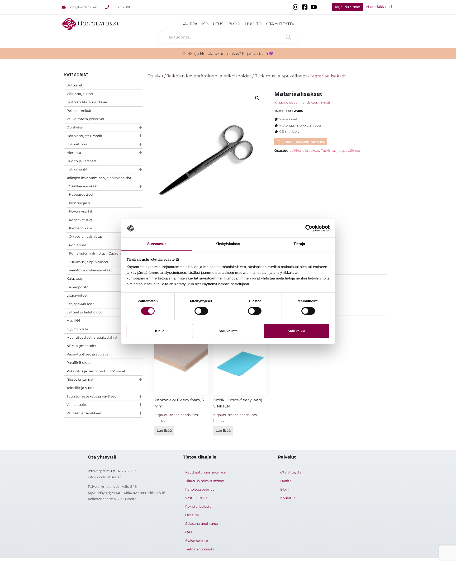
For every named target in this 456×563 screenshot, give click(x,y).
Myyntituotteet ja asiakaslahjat (92, 337)
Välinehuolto (76, 404)
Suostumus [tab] (156, 244)
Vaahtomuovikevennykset (90, 270)
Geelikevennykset (83, 186)
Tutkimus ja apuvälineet (89, 262)
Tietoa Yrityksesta (199, 549)
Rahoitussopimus (199, 489)
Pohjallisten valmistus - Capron (95, 253)
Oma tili (192, 515)
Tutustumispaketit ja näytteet (91, 396)
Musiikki (73, 320)
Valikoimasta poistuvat (85, 119)
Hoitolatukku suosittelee (86, 102)
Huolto (253, 24)
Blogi (234, 24)
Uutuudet (74, 85)
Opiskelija (74, 127)
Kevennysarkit (80, 211)
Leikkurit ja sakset (304, 150)
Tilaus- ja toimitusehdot (205, 481)
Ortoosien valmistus (86, 236)
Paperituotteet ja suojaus (87, 354)
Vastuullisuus (196, 498)
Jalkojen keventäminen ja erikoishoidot (98, 178)
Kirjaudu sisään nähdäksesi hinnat (302, 102)
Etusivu (155, 75)
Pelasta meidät (78, 111)
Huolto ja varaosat (81, 161)
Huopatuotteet (81, 194)
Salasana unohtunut (201, 523)
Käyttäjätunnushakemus (205, 472)
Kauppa (189, 24)
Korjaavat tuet (81, 220)
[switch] (201, 311)
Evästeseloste (196, 541)
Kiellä (159, 331)
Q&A (189, 532)
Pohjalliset (77, 245)
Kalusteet (74, 278)
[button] (257, 98)
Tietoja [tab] (299, 244)
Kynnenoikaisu (81, 228)
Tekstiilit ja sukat (80, 388)
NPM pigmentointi (82, 346)
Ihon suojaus (79, 203)
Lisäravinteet (77, 295)
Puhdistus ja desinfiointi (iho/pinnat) (96, 371)
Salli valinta (228, 331)
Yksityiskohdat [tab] (228, 244)
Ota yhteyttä (280, 24)
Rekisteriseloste (198, 506)
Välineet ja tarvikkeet (83, 413)
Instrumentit (77, 169)
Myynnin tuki (77, 329)
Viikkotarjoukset (80, 94)
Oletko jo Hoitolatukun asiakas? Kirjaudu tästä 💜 (228, 53)
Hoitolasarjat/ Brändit (84, 136)
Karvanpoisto (77, 287)
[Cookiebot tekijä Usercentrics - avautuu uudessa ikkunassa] (309, 228)
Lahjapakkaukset (80, 304)
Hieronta (73, 153)
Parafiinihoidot (78, 362)
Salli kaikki (296, 331)
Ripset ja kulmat (80, 379)
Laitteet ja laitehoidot (84, 312)
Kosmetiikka (76, 144)
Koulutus (212, 24)
